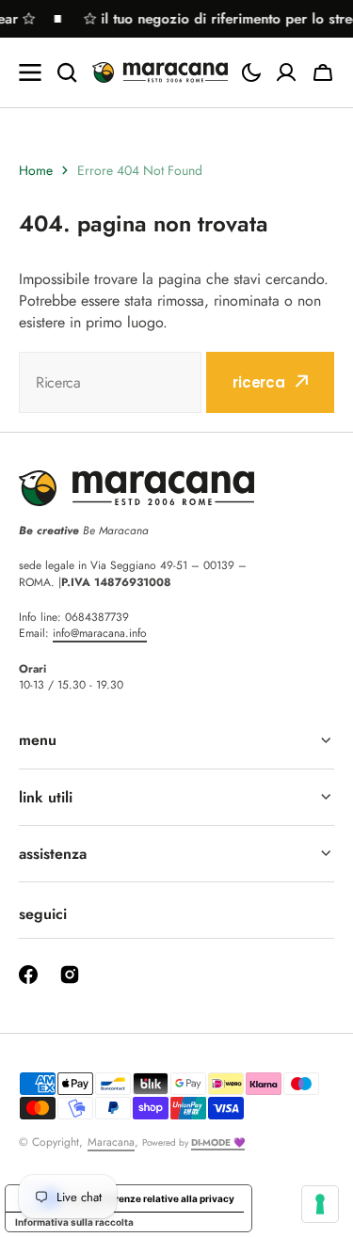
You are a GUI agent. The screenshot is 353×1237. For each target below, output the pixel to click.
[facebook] (28, 974)
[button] (251, 72)
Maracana (111, 1142)
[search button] (67, 72)
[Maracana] (160, 72)
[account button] (286, 72)
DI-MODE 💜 (218, 1142)
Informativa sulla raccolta (74, 1222)
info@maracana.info (100, 633)
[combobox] (110, 382)
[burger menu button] (30, 72)
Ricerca (259, 382)
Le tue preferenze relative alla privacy (147, 1198)
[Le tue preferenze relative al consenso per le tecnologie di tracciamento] (320, 1204)
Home (36, 170)
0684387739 (97, 617)
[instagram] (69, 974)
